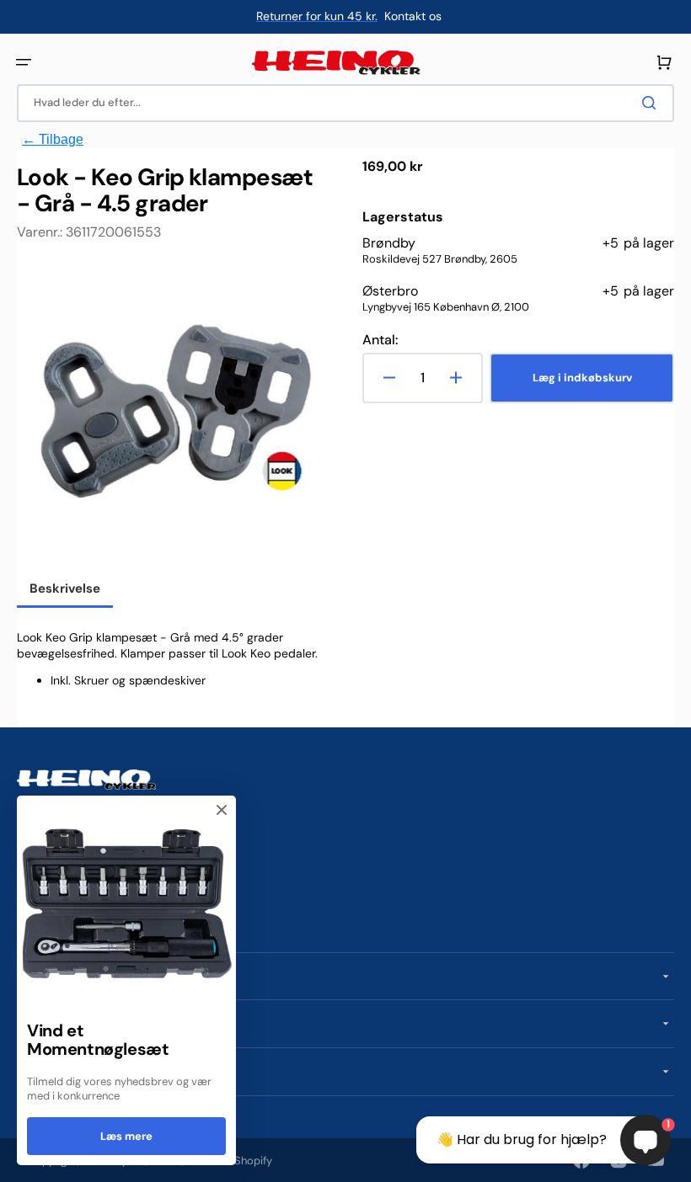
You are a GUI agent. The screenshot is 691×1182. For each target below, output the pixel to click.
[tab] (65, 590)
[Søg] (652, 102)
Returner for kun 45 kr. (317, 16)
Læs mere (126, 1136)
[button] (23, 62)
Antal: (380, 340)
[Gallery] (173, 416)
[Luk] (222, 810)
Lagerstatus (402, 217)
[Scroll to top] (21, 1160)
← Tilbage (52, 139)
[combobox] (345, 103)
